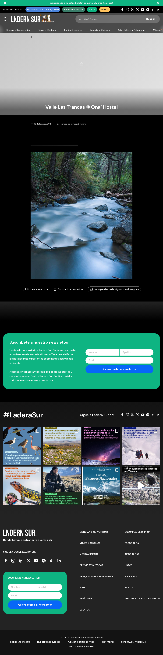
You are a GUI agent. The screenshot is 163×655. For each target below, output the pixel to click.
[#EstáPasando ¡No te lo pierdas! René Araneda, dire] (62, 486)
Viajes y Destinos (47, 30)
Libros (128, 565)
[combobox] (117, 19)
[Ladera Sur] (32, 19)
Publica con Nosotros (80, 642)
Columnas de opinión (137, 531)
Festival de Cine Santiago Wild (43, 9)
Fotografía (131, 543)
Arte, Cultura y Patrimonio (131, 30)
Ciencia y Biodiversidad (18, 30)
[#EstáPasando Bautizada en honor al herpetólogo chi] (22, 486)
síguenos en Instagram (116, 289)
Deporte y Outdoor (100, 30)
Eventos (85, 609)
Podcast (19, 9)
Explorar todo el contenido (142, 598)
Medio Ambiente (73, 30)
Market (92, 9)
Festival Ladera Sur (74, 9)
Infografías (131, 554)
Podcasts (130, 576)
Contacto (108, 642)
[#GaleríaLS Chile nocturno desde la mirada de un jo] (101, 446)
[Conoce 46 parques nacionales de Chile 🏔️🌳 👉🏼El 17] (101, 486)
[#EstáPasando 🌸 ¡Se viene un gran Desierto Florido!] (62, 446)
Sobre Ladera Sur (20, 642)
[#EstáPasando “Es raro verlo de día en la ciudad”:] (141, 486)
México (104, 9)
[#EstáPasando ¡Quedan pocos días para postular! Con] (22, 446)
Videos (128, 587)
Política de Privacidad (81, 646)
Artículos (86, 598)
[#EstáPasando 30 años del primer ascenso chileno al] (141, 446)
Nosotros (8, 9)
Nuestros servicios (48, 642)
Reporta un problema (133, 642)
